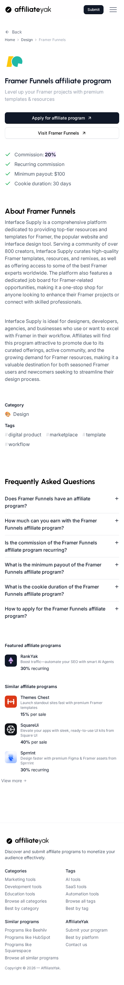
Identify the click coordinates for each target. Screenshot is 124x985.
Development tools (23, 886)
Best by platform (82, 937)
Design (27, 39)
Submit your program (86, 929)
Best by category (22, 908)
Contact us (76, 944)
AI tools (73, 879)
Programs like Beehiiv (26, 929)
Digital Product (23, 435)
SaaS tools (76, 886)
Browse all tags (80, 901)
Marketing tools (20, 879)
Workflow (17, 444)
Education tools (20, 893)
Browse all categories (26, 901)
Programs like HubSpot (27, 937)
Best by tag (77, 908)
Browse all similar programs (31, 957)
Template (94, 435)
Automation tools (82, 893)
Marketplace (62, 435)
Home (10, 39)
